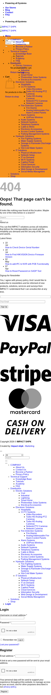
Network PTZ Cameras (36, 101)
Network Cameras (34, 103)
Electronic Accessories (31, 129)
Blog (7, 10)
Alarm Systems (28, 115)
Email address (7, 656)
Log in (20, 640)
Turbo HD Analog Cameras (34, 97)
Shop (12, 176)
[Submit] (6, 46)
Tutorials (20, 481)
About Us (20, 42)
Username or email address (13, 615)
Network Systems (29, 122)
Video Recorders (34, 89)
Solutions (14, 174)
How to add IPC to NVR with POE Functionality (27, 264)
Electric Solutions (24, 65)
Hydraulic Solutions (25, 136)
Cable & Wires (27, 127)
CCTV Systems (28, 87)
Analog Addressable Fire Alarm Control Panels (37, 111)
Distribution (15, 488)
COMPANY (15, 39)
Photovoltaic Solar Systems (33, 77)
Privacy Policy (22, 49)
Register (4, 692)
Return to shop (17, 72)
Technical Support (18, 51)
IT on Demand (27, 157)
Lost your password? (9, 644)
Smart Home (27, 75)
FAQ (7, 15)
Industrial (25, 70)
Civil (23, 68)
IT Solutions (21, 150)
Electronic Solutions (25, 82)
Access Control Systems (32, 131)
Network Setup (28, 155)
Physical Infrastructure (31, 153)
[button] (8, 36)
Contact (9, 12)
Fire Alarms (31, 108)
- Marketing (22, 446)
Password (5, 622)
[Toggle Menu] (6, 463)
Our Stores (10, 8)
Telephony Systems (30, 124)
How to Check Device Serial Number (22, 247)
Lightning (25, 72)
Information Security (30, 167)
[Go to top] (1, 451)
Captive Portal (27, 162)
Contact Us (21, 44)
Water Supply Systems (31, 141)
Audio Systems (28, 120)
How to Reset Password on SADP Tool (23, 271)
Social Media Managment (33, 171)
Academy (20, 58)
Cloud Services (28, 164)
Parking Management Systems (35, 134)
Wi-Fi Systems (27, 160)
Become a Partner (24, 47)
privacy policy (10, 687)
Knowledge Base (24, 54)
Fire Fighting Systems (31, 138)
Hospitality (26, 84)
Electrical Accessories (31, 80)
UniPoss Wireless (34, 117)
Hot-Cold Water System (32, 148)
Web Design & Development (34, 169)
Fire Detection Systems (31, 105)
